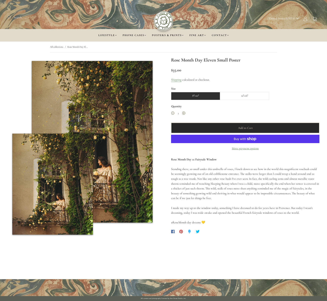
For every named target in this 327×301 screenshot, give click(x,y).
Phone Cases (133, 35)
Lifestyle (106, 35)
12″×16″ (244, 96)
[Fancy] (189, 231)
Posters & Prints (167, 35)
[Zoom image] (81, 149)
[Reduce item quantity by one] (173, 114)
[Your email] (201, 287)
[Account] (305, 18)
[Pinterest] (181, 231)
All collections (56, 46)
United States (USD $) (282, 18)
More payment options (245, 148)
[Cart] (314, 18)
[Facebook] (173, 231)
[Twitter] (198, 231)
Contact (219, 35)
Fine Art (196, 35)
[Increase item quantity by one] (184, 114)
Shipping (176, 80)
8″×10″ (195, 96)
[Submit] (12, 17)
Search (18, 17)
